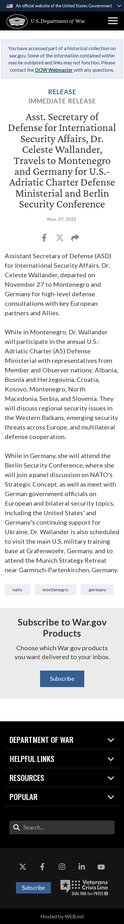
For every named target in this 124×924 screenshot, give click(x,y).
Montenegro (55, 589)
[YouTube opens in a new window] (101, 867)
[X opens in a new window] (23, 867)
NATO (17, 589)
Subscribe (62, 678)
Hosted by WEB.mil (62, 916)
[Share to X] (60, 240)
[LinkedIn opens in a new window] (82, 867)
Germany (97, 589)
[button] (113, 20)
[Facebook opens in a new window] (42, 867)
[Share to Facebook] (45, 240)
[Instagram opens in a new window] (62, 867)
